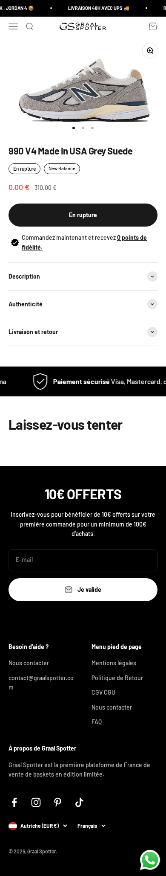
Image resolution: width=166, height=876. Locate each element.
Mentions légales (114, 662)
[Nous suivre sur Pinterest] (57, 802)
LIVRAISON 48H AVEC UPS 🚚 (97, 8)
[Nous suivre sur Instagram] (36, 802)
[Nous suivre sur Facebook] (14, 802)
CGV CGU (103, 692)
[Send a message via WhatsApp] (150, 860)
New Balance (62, 168)
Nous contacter (29, 662)
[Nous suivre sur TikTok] (79, 802)
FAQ (97, 721)
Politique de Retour (117, 677)
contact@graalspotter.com (41, 682)
